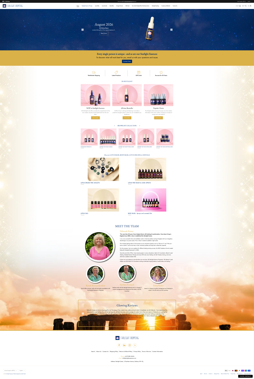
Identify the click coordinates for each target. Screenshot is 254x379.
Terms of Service (146, 351)
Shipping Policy (114, 351)
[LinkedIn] (8, 1)
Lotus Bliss (97, 5)
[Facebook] (3, 1)
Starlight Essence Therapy (87, 5)
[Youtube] (6, 1)
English (249, 1)
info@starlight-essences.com (127, 358)
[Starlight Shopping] (12, 6)
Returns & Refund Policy (125, 351)
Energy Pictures (119, 5)
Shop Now (104, 33)
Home (78, 5)
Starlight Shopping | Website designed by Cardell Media (16, 373)
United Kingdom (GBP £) (241, 1)
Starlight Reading (155, 5)
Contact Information (157, 351)
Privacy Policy (137, 351)
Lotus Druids (104, 5)
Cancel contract (245, 376)
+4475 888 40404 (127, 356)
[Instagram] (5, 1)
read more (95, 117)
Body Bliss (112, 5)
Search (93, 351)
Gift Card (127, 5)
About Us (98, 351)
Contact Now (127, 61)
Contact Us (175, 5)
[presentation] (82, 30)
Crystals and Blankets (166, 5)
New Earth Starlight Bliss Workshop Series (140, 5)
